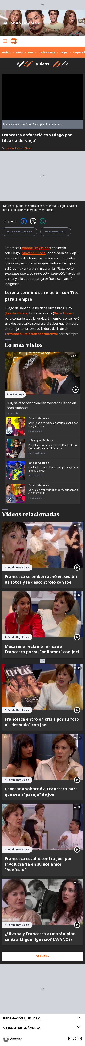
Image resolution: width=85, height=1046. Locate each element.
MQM (63, 52)
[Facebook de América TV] (69, 1038)
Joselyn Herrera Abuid (19, 148)
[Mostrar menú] (5, 41)
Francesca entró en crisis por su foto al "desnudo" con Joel (42, 721)
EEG (30, 52)
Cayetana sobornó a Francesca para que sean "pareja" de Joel (41, 791)
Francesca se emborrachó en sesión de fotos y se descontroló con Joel (41, 579)
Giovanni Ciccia (55, 231)
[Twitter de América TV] (74, 1038)
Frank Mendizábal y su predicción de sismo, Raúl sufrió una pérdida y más (52, 447)
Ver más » (42, 956)
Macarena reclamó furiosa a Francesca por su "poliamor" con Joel (42, 649)
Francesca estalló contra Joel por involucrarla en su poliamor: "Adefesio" (38, 864)
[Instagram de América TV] (80, 1038)
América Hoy (47, 52)
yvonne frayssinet (19, 231)
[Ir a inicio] (14, 41)
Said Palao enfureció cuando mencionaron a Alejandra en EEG (53, 491)
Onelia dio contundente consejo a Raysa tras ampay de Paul (53, 469)
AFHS (19, 52)
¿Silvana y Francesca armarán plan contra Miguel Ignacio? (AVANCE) (40, 936)
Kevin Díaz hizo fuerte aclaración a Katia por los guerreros (53, 424)
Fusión (6, 52)
